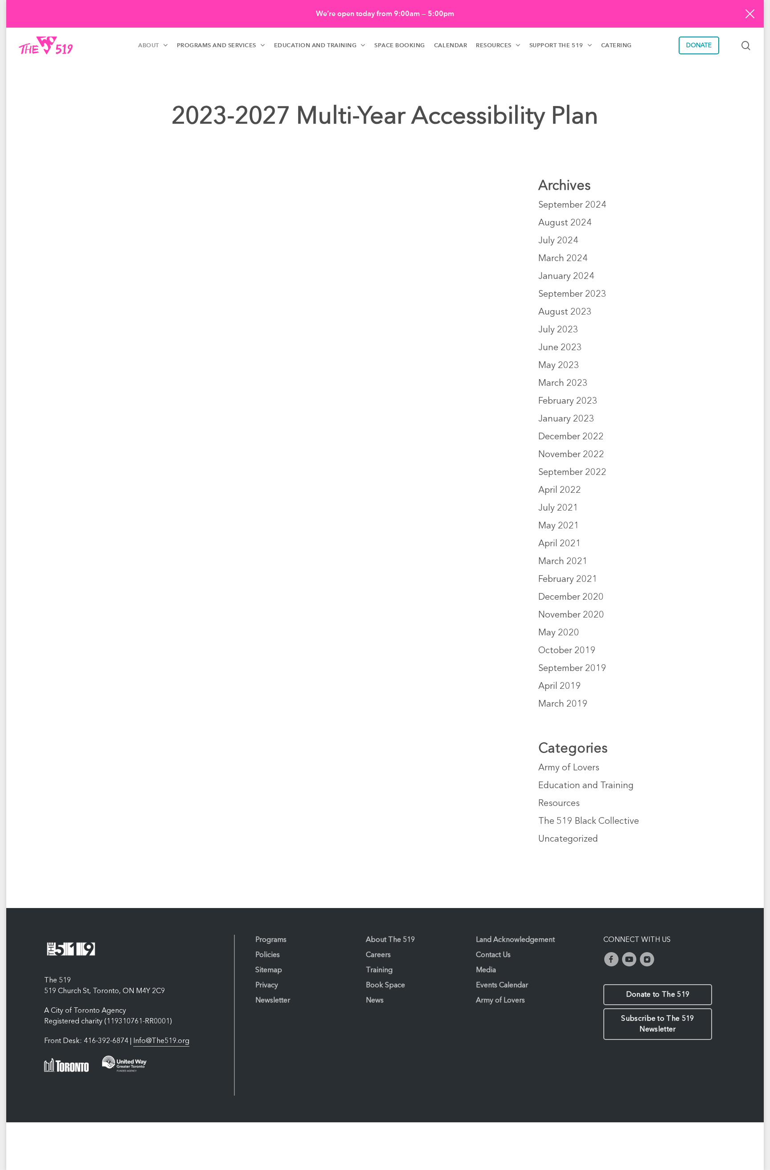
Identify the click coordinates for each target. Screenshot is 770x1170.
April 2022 (559, 490)
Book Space (385, 985)
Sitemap (268, 970)
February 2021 (568, 579)
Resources (559, 803)
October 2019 (567, 650)
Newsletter (272, 1000)
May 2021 (558, 526)
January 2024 (566, 276)
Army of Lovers (568, 768)
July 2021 (558, 508)
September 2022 (572, 472)
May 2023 (558, 365)
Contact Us (493, 955)
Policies (267, 955)
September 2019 (572, 668)
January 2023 (566, 419)
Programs (271, 940)
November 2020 (571, 615)
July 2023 (558, 330)
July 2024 (558, 241)
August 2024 (565, 223)
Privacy (266, 985)
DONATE (699, 45)
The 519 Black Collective (588, 821)
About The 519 (390, 940)
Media (486, 970)
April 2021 (559, 544)
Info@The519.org (161, 1041)
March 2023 (563, 383)
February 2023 (568, 401)
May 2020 (558, 633)
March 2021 (563, 561)
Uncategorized (568, 839)
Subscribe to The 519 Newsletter (657, 1024)
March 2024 (563, 258)
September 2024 (572, 205)
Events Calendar (502, 985)
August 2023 (565, 312)
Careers (378, 955)
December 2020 (571, 597)
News (375, 1000)
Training (379, 970)
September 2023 (572, 294)
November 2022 (571, 454)
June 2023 (560, 348)
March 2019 (563, 704)
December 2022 (571, 437)
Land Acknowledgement (515, 940)
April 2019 (559, 686)
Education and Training (586, 785)
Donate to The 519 (657, 994)
